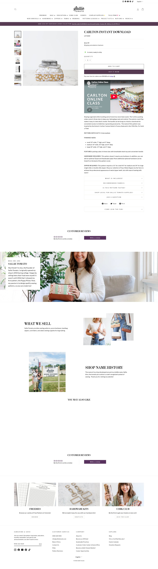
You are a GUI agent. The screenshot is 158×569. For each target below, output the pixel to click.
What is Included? (114, 178)
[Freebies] (35, 494)
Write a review (95, 238)
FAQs (54, 548)
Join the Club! (122, 517)
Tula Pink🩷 (113, 15)
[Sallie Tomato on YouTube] (22, 550)
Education (61, 15)
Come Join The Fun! (114, 209)
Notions (118, 18)
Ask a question (114, 197)
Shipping (86, 45)
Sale (52, 15)
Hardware (46, 18)
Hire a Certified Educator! (117, 539)
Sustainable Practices (82, 542)
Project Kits (106, 18)
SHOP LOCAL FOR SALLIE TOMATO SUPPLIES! (114, 192)
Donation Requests (114, 545)
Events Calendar (114, 542)
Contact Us (55, 545)
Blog (110, 536)
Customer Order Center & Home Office (88, 545)
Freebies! (43, 15)
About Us (79, 536)
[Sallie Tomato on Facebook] (19, 550)
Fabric (66, 18)
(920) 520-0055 (57, 536)
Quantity (88, 56)
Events (83, 15)
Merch (128, 18)
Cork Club (73, 15)
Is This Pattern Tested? (114, 188)
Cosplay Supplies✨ (97, 15)
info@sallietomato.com (59, 539)
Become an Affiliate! (82, 539)
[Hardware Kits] (79, 494)
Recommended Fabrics (114, 183)
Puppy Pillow (26, 281)
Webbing (76, 18)
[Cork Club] (123, 494)
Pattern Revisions (57, 551)
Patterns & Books (90, 18)
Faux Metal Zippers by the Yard (131, 168)
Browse (35, 517)
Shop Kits (79, 517)
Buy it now (114, 72)
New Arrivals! (33, 18)
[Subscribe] (40, 544)
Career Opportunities (82, 551)
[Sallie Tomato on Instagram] (15, 550)
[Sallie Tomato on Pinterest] (26, 550)
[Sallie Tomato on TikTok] (29, 550)
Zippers (57, 18)
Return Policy (56, 542)
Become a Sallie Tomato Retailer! (86, 548)
